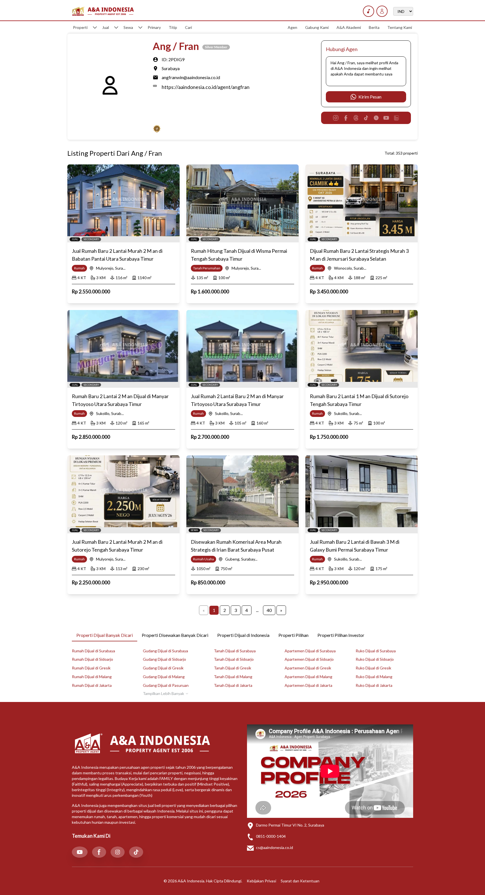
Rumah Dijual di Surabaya (93, 650)
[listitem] (80, 852)
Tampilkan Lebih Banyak (163, 693)
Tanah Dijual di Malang (233, 676)
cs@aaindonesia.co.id (274, 847)
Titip (173, 27)
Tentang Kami (399, 27)
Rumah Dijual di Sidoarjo (92, 659)
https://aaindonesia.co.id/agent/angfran (206, 87)
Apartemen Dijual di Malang (308, 676)
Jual (105, 27)
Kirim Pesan (369, 96)
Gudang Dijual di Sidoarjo (164, 659)
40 (269, 610)
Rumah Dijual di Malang (92, 676)
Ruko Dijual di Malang (374, 676)
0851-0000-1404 (271, 836)
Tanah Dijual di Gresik (232, 667)
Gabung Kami (317, 27)
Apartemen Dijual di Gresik (308, 667)
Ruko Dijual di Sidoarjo (375, 659)
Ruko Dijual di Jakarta (374, 685)
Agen (292, 27)
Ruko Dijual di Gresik (373, 667)
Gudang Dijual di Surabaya (165, 650)
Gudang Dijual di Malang (164, 676)
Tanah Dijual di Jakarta (233, 685)
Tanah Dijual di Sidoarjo (234, 659)
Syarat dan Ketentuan (300, 880)
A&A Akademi (349, 27)
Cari (188, 27)
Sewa (128, 27)
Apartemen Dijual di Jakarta (308, 685)
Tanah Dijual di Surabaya (235, 650)
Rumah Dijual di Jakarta (92, 685)
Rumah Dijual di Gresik (91, 667)
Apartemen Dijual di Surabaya (310, 650)
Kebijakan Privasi (261, 880)
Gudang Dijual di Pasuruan (166, 685)
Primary (154, 27)
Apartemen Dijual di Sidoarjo (309, 659)
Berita (374, 27)
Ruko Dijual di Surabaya (376, 650)
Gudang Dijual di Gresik (163, 667)
